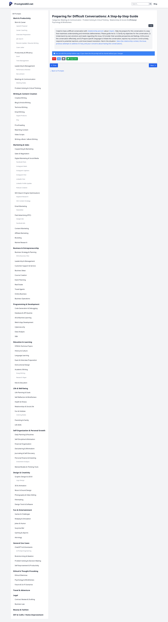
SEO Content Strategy (23, 201)
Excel (18, 56)
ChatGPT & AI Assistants (23, 547)
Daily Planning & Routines (24, 435)
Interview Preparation (23, 34)
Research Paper (21, 377)
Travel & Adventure (21, 590)
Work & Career (20, 22)
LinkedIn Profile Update (24, 183)
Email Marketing (21, 206)
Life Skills (18, 425)
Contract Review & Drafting (25, 599)
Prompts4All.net (23, 3)
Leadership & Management (25, 66)
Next (152, 65)
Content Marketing (22, 228)
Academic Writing (21, 369)
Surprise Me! (19, 528)
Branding (18, 238)
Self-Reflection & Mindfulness (25, 397)
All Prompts (16, 14)
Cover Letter (20, 47)
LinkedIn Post (20, 179)
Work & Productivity (22, 18)
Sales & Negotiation (22, 154)
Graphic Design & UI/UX (23, 477)
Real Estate (19, 284)
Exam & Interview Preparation (26, 360)
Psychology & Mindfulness (24, 580)
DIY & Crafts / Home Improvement (28, 615)
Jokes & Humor (20, 523)
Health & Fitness (21, 402)
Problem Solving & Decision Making (28, 561)
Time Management (22, 61)
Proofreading (20, 125)
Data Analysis (20, 332)
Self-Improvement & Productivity (27, 565)
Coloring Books (21, 415)
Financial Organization (23, 444)
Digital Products (21, 116)
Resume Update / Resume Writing (27, 43)
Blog (155, 4)
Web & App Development (24, 322)
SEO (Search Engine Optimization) (27, 193)
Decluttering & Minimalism (25, 449)
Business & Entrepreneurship (26, 248)
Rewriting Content (21, 130)
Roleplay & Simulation (23, 519)
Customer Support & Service (25, 266)
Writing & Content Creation (25, 94)
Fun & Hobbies (20, 411)
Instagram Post (21, 175)
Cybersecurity (20, 327)
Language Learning (22, 355)
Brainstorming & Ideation (24, 556)
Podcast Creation (21, 188)
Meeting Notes (21, 83)
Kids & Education (21, 383)
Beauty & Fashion (21, 610)
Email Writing (20, 112)
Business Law (20, 604)
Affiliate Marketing (21, 233)
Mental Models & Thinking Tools (26, 467)
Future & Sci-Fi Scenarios (24, 585)
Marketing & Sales (21, 145)
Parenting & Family (22, 420)
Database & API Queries (23, 313)
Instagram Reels (21, 166)
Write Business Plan (22, 256)
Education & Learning (22, 342)
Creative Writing (21, 98)
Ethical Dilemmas (21, 575)
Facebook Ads (20, 223)
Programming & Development (26, 304)
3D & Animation (20, 486)
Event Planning (20, 280)
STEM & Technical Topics (24, 346)
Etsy (17, 120)
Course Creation (21, 275)
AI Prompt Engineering (23, 551)
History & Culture (21, 351)
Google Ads (20, 219)
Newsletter (19, 210)
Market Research (21, 242)
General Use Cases (21, 543)
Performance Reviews (23, 70)
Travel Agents (20, 289)
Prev (54, 65)
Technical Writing (21, 107)
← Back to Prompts (57, 71)
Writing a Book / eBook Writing (26, 139)
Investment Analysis (22, 462)
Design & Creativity (21, 472)
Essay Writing (20, 373)
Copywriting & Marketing (24, 149)
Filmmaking (19, 500)
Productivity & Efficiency (23, 53)
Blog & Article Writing (23, 103)
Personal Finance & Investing (25, 458)
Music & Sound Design (23, 490)
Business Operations (22, 299)
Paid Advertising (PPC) (23, 215)
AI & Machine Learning (23, 318)
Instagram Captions (22, 170)
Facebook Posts (21, 162)
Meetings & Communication (25, 79)
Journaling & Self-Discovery (25, 453)
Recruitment (20, 74)
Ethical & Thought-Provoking (25, 571)
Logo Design (20, 480)
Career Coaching (21, 30)
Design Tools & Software (24, 504)
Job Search (19, 39)
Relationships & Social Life (24, 406)
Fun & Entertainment (22, 510)
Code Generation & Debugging (26, 308)
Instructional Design (22, 365)
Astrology (18, 537)
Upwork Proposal (21, 26)
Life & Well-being (20, 388)
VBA (16, 336)
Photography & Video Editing (25, 495)
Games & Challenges (22, 514)
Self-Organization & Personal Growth (29, 430)
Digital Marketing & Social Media (27, 158)
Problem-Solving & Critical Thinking (28, 88)
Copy (150, 25)
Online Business (21, 294)
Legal (15, 595)
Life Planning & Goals (22, 392)
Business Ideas (20, 270)
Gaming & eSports (21, 533)
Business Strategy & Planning (25, 252)
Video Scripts (19, 134)
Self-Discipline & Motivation (25, 439)
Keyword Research (22, 197)
